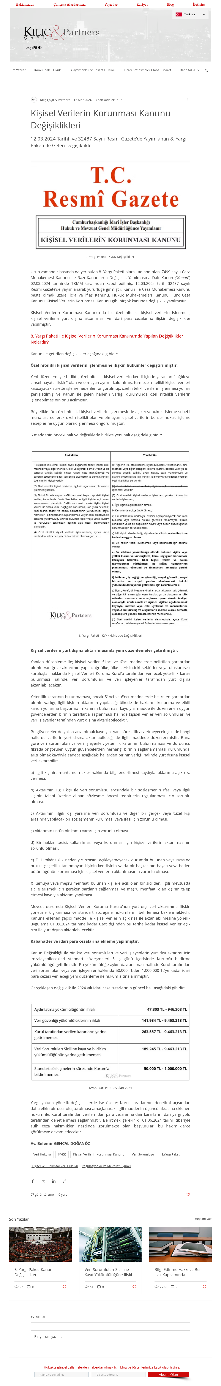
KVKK (62, 1154)
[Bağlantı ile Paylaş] (64, 1181)
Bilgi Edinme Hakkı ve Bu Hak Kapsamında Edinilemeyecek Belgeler (177, 1272)
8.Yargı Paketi (170, 1154)
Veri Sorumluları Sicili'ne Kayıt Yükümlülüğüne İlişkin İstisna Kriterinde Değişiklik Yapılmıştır (109, 1272)
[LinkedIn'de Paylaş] (54, 1181)
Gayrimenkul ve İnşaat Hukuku (93, 70)
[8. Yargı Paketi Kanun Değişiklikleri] (40, 1244)
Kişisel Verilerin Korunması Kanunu (99, 1154)
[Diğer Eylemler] (187, 99)
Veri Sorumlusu (143, 1154)
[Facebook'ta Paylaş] (33, 1181)
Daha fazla (187, 70)
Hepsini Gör (203, 1219)
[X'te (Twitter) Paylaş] (43, 1181)
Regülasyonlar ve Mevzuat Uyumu (106, 1166)
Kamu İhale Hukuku (48, 70)
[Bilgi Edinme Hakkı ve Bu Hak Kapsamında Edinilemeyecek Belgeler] (180, 1244)
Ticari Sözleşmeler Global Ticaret (147, 70)
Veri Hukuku (42, 1154)
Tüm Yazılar (17, 70)
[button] (206, 70)
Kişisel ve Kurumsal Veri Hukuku (55, 1166)
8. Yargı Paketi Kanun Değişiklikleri (33, 1272)
